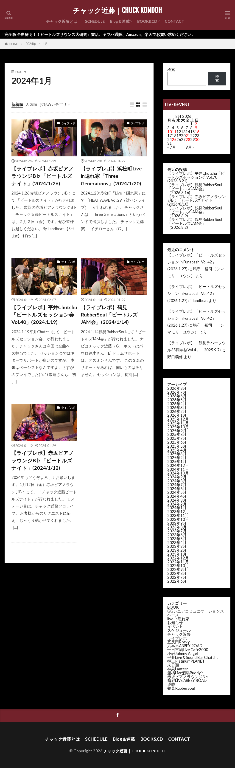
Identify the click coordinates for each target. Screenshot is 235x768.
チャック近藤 (179, 634)
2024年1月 (177, 507)
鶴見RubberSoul (181, 688)
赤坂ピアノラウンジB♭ (188, 676)
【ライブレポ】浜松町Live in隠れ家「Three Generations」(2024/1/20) (111, 176)
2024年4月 (177, 496)
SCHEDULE (95, 21)
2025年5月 (177, 446)
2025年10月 (178, 426)
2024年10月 (178, 473)
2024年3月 (177, 500)
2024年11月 (178, 469)
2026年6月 (177, 395)
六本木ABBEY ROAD (184, 645)
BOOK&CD (147, 21)
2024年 (30, 44)
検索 (171, 69)
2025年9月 (177, 430)
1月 (45, 44)
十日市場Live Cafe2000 (187, 649)
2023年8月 (177, 527)
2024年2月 (177, 504)
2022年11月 (178, 561)
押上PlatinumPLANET (186, 661)
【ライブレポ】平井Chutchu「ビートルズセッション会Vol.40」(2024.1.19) (44, 314)
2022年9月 (177, 569)
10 (169, 131)
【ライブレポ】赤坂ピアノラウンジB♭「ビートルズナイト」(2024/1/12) (42, 460)
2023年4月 (177, 542)
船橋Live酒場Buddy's (185, 672)
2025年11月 (178, 423)
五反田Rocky (178, 641)
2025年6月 (177, 442)
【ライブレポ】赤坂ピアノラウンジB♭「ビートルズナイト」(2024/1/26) (42, 176)
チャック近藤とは (61, 21)
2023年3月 (177, 546)
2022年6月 (177, 581)
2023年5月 (177, 538)
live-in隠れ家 (178, 618)
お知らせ (175, 622)
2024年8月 (177, 480)
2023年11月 (178, 515)
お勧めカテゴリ (53, 104)
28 (188, 139)
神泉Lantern (177, 668)
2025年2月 (177, 457)
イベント (175, 626)
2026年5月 (177, 399)
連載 (171, 684)
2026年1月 (177, 415)
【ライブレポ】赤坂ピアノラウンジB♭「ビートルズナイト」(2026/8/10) (196, 200)
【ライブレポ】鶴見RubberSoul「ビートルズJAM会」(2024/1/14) (109, 314)
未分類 (173, 665)
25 (174, 139)
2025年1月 (177, 461)
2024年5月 (177, 492)
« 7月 (171, 147)
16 (197, 131)
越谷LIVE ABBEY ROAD (187, 680)
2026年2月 (177, 411)
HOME (14, 44)
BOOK (173, 607)
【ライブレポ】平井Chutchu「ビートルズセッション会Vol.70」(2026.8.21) (196, 177)
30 (197, 139)
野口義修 (175, 356)
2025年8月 (177, 434)
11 (174, 131)
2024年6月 (177, 488)
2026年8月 (177, 388)
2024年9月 (177, 476)
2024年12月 (178, 465)
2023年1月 (177, 554)
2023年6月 (177, 534)
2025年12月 (178, 419)
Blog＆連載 (120, 21)
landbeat (200, 300)
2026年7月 (177, 392)
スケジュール (179, 630)
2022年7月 (177, 577)
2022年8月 (177, 573)
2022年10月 (178, 565)
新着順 (17, 104)
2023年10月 (178, 519)
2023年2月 (177, 550)
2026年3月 (177, 407)
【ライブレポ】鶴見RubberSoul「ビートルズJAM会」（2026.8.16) (194, 188)
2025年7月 (177, 438)
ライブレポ (68, 123)
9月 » (190, 147)
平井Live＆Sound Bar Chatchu (192, 657)
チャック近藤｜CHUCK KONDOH (117, 10)
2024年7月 (177, 484)
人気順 (31, 104)
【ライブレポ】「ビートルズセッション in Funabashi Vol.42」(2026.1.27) (196, 262)
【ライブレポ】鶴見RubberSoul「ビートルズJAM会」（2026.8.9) (194, 212)
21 (188, 135)
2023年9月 (177, 523)
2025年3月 (177, 453)
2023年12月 (178, 511)
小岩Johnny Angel (182, 653)
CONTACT (174, 21)
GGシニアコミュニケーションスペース (195, 613)
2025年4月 (177, 450)
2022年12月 (178, 558)
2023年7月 (177, 530)
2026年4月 (177, 403)
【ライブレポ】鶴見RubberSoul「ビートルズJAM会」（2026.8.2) (194, 223)
